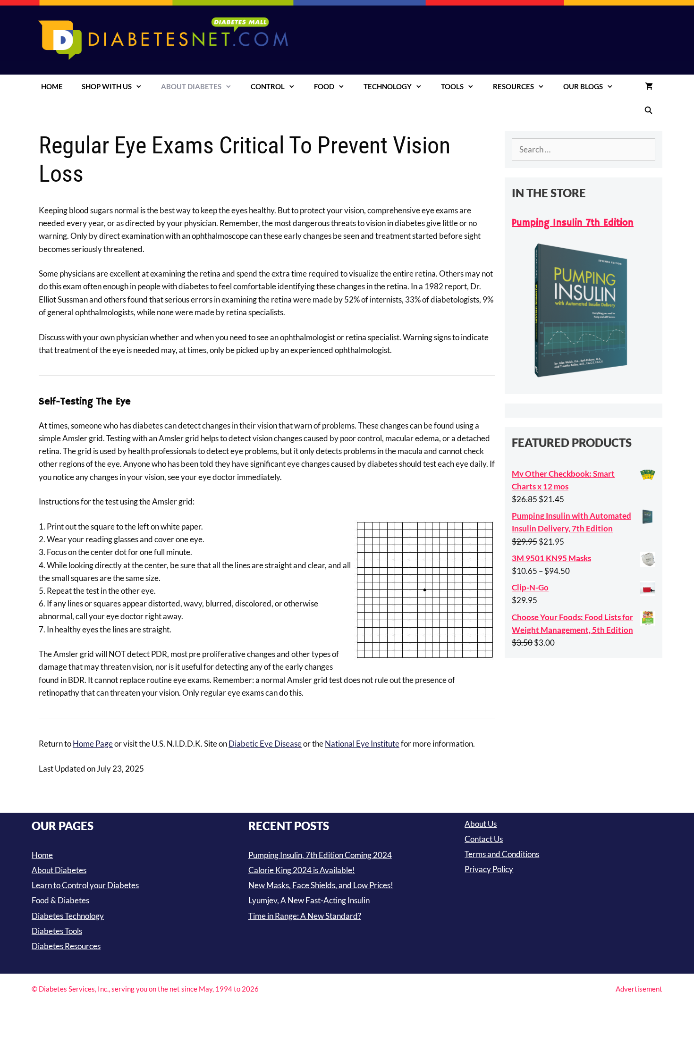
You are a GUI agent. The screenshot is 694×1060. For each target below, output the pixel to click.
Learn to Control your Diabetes (85, 885)
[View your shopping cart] (648, 86)
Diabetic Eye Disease (265, 744)
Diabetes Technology (68, 916)
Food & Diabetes (60, 900)
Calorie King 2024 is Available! (301, 870)
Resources (513, 86)
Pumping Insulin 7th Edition (573, 223)
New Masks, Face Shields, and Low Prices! (320, 885)
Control (268, 86)
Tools (452, 86)
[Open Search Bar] (648, 110)
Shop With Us (107, 86)
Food (324, 86)
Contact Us (484, 839)
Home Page (93, 744)
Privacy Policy (489, 869)
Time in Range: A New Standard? (304, 916)
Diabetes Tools (57, 931)
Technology (388, 86)
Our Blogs (583, 86)
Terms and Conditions (502, 854)
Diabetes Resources (66, 946)
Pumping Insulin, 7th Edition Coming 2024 (320, 855)
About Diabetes (191, 86)
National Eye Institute (362, 744)
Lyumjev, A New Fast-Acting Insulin (309, 900)
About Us (481, 824)
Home (52, 86)
